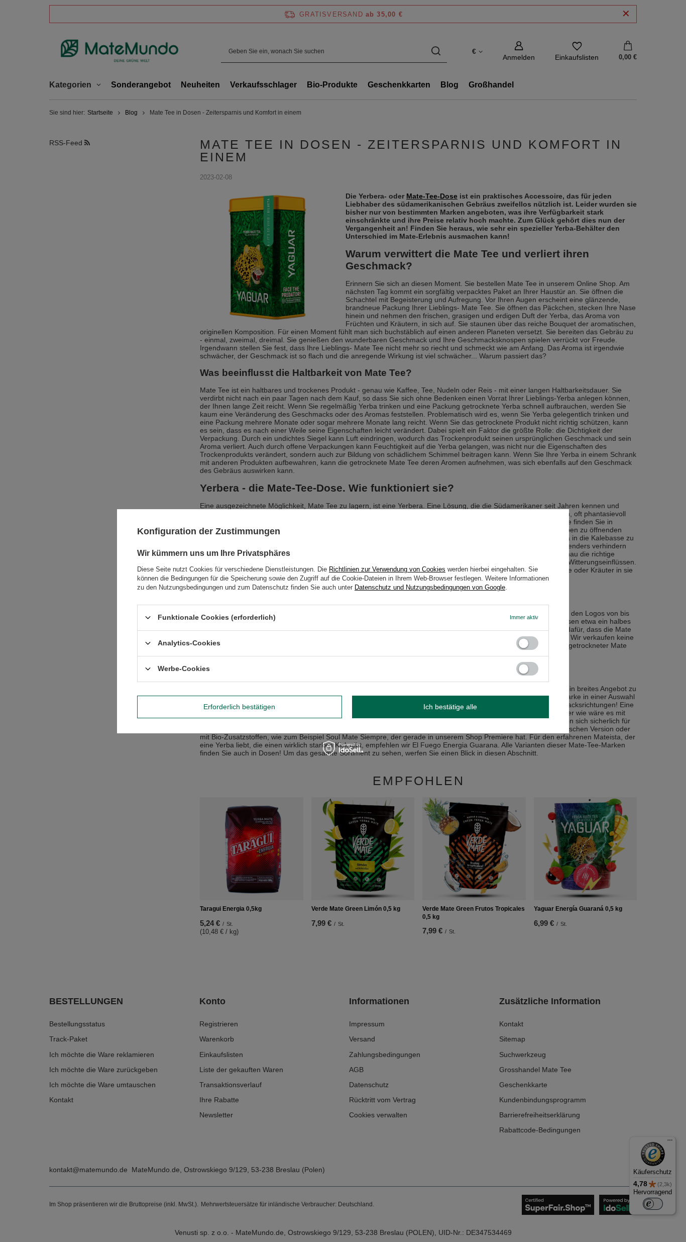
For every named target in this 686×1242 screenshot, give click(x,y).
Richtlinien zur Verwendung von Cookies (387, 568)
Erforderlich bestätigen (239, 707)
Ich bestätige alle (450, 707)
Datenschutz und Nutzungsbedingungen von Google (430, 587)
